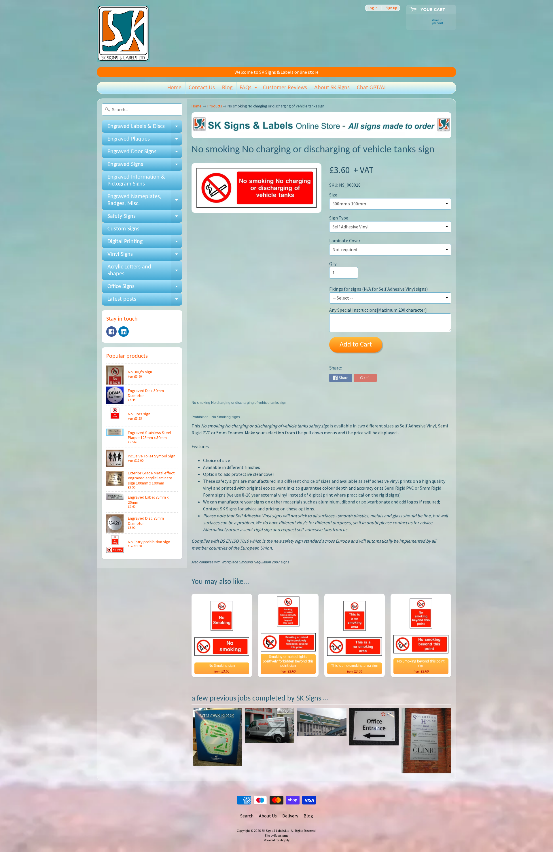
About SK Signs (332, 88)
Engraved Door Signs (144, 153)
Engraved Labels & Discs (144, 128)
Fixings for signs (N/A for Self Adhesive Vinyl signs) (378, 289)
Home (174, 88)
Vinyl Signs (144, 256)
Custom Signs (123, 229)
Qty (332, 263)
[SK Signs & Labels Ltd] (123, 33)
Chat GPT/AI (371, 88)
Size (333, 195)
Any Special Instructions (378, 310)
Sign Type (338, 218)
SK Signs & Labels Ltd (275, 831)
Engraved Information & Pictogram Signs (136, 180)
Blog (227, 88)
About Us (268, 816)
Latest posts (144, 301)
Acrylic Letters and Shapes (144, 270)
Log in (373, 8)
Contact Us (202, 88)
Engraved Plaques (144, 140)
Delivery (290, 816)
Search (246, 816)
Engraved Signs (144, 166)
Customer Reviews (285, 88)
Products (214, 106)
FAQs (249, 89)
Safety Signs (144, 218)
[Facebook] (111, 331)
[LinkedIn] (123, 331)
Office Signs (144, 288)
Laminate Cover (344, 240)
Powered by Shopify (276, 840)
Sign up (391, 8)
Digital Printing (144, 243)
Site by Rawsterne (276, 836)
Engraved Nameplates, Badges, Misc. (144, 200)
